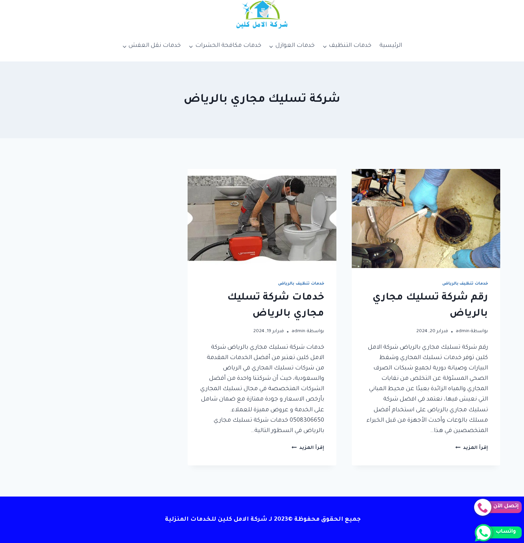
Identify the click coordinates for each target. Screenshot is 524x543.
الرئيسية (390, 46)
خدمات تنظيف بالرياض (465, 283)
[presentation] (426, 218)
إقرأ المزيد (471, 448)
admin (463, 331)
